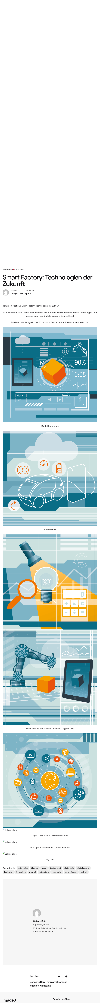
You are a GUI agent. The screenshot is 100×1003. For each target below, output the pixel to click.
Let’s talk (52, 966)
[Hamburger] (52, 501)
